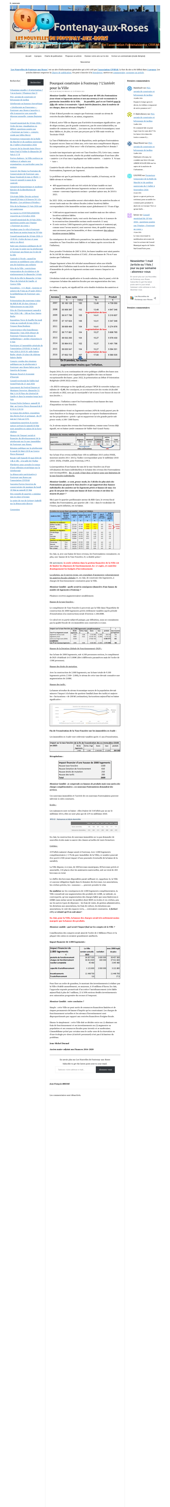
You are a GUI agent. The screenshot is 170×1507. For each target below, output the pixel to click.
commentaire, (119, 72)
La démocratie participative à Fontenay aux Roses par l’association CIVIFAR (23, 477)
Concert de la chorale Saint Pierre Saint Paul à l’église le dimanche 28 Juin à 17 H (26, 151)
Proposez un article (73, 56)
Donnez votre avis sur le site (97, 56)
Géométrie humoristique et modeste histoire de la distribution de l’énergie (26, 189)
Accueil (28, 56)
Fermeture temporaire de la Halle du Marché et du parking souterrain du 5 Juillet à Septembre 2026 (26, 141)
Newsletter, (97, 72)
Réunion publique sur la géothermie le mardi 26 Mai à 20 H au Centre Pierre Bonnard (26, 451)
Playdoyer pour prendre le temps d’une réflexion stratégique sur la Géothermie (25, 467)
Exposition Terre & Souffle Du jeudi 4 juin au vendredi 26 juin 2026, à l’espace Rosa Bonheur (26, 323)
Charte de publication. (62, 72)
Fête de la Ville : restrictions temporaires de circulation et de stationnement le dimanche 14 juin (26, 271)
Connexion (15, 509)
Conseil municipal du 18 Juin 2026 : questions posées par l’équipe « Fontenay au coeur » (26, 222)
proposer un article (135, 72)
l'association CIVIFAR (108, 69)
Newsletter (85, 62)
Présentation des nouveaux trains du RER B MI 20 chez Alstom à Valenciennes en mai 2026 (25, 303)
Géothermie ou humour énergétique (26, 103)
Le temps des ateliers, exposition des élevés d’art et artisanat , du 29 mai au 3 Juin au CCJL (25, 415)
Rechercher (15, 80)
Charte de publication (53, 56)
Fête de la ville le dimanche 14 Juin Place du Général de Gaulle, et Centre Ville (25, 281)
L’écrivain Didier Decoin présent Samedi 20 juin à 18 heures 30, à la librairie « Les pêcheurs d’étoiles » (25, 199)
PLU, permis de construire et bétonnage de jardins (144, 91)
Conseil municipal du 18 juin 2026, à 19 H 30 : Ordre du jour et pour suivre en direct (26, 239)
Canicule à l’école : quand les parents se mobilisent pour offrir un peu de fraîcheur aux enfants (26, 261)
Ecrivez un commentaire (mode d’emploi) (128, 56)
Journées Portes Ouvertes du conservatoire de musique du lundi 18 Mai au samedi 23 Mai (25, 487)
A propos (38, 56)
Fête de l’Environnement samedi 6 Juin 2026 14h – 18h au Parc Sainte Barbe (25, 313)
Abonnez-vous (105, 1069)
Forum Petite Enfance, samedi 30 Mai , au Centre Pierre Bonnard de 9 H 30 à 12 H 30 (26, 406)
